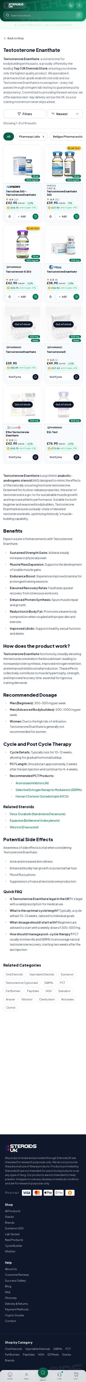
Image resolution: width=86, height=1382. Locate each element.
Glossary (11, 1297)
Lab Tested (12, 1234)
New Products (14, 1239)
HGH (49, 991)
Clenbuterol (47, 999)
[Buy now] (9, 216)
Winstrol (27, 999)
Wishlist (10, 1251)
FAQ (7, 1292)
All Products (12, 1211)
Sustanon (67, 974)
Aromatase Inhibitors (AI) (32, 783)
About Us (11, 1269)
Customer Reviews (17, 1274)
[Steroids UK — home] (14, 5)
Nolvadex (67, 999)
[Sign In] (79, 5)
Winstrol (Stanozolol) (24, 827)
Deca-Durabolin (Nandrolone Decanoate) (38, 814)
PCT (62, 982)
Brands (9, 1222)
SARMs (48, 982)
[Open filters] (79, 15)
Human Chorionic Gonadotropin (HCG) (42, 796)
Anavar (10, 999)
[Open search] (43, 1373)
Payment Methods (17, 1309)
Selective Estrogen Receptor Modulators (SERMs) (49, 790)
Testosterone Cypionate (22, 982)
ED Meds (53, 1354)
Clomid (10, 1007)
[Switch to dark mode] (71, 5)
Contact (10, 1321)
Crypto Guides (14, 1315)
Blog (8, 1286)
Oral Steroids (14, 974)
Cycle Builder (13, 1245)
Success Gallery (15, 1280)
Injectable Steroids (42, 974)
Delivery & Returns (16, 1303)
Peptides (33, 991)
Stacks (9, 1216)
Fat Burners (13, 991)
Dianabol (64, 991)
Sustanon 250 (14, 1228)
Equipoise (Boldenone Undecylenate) (35, 820)
